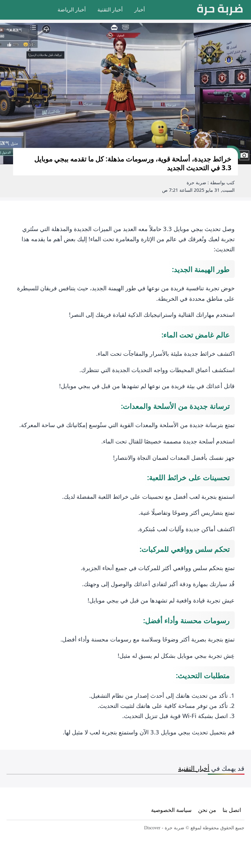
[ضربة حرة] (219, 10)
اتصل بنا (232, 810)
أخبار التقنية (110, 9)
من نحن (207, 810)
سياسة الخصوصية (171, 810)
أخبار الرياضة (72, 9)
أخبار (139, 9)
